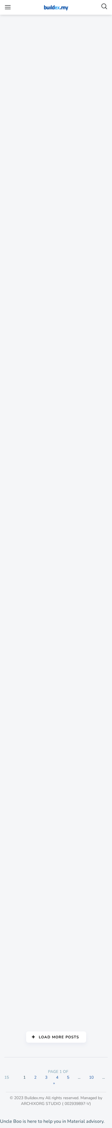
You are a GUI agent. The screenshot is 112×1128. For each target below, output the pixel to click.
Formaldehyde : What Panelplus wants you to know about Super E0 (29, 587)
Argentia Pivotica (27, 841)
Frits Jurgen (21, 910)
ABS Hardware (25, 1006)
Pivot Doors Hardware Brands (28, 941)
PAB (13, 59)
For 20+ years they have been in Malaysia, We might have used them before (28, 700)
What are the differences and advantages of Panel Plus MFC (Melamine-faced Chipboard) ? (27, 181)
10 (91, 1077)
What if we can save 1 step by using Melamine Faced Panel (25, 476)
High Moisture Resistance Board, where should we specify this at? (28, 297)
